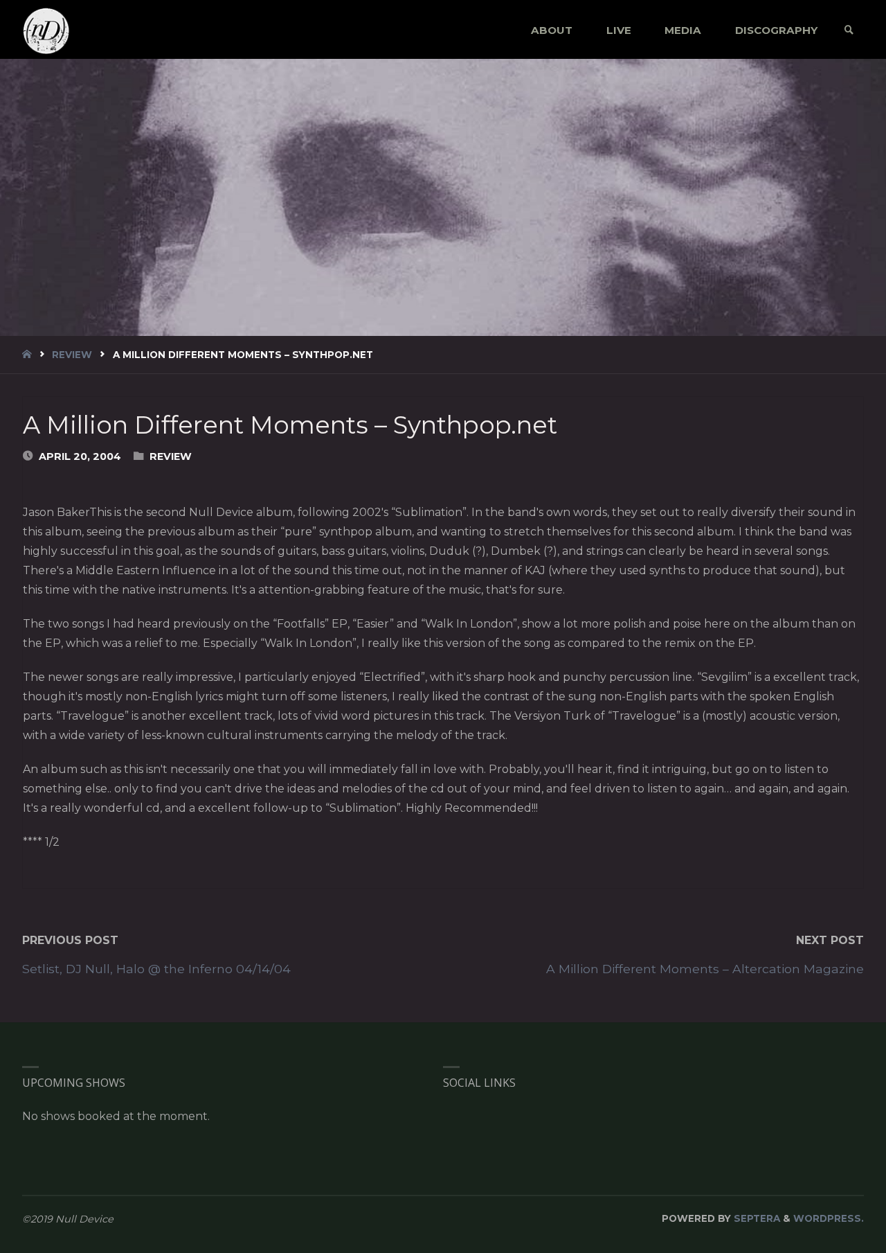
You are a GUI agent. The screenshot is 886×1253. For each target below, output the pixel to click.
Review (72, 354)
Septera (755, 1218)
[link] (849, 30)
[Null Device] (46, 30)
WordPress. (828, 1218)
